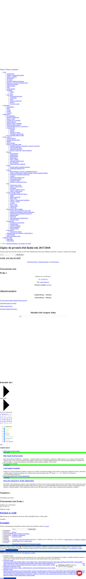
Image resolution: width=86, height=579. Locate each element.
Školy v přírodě (14, 159)
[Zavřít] (81, 565)
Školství (9, 152)
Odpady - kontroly (15, 201)
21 (7, 419)
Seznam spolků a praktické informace (20, 167)
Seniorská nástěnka (15, 225)
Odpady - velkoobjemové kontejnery (20, 200)
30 (11, 421)
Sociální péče (10, 221)
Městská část (6, 114)
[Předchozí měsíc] (6, 397)
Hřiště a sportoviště (15, 197)
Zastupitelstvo (10, 107)
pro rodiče (28, 243)
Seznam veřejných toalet (13, 140)
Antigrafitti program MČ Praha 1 (18, 194)
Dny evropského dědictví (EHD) (15, 135)
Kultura (9, 170)
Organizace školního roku (17, 161)
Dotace (12, 195)
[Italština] (6, 536)
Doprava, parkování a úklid (14, 144)
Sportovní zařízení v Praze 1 (17, 189)
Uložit (2, 578)
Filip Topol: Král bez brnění (13, 456)
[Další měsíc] (6, 410)
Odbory (12, 92)
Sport (8, 183)
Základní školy (14, 155)
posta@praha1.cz (44, 282)
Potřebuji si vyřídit (8, 513)
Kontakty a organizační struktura (15, 75)
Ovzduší (12, 203)
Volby (8, 87)
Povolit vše (15, 550)
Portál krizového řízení (16, 96)
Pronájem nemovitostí (16, 101)
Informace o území (15, 132)
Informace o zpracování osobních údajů (17, 83)
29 (4, 414)
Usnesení (9, 113)
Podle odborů (10, 240)
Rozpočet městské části (13, 117)
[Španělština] (7, 535)
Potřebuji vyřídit (7, 237)
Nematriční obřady (15, 180)
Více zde (46, 526)
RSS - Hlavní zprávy (26, 541)
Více (1, 444)
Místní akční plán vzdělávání (17, 164)
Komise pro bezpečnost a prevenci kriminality (22, 212)
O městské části (11, 128)
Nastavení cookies (17, 536)
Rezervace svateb (14, 104)
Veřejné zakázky (11, 86)
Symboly (12, 129)
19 (4, 419)
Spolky (8, 165)
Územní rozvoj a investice (13, 120)
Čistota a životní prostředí (13, 192)
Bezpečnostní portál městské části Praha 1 (21, 213)
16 (11, 418)
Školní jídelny (13, 158)
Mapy (11, 99)
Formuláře (9, 90)
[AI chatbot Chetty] (79, 573)
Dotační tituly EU (11, 122)
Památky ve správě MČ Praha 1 (18, 182)
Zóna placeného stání (15, 147)
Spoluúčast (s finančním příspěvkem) (20, 174)
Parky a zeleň (13, 204)
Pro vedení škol (14, 162)
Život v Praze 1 (7, 137)
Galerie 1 (12, 176)
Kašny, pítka (13, 198)
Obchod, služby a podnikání (14, 123)
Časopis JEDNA (11, 138)
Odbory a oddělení (12, 77)
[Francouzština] (7, 533)
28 (2, 414)
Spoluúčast (13, 188)
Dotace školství (14, 153)
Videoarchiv (13, 207)
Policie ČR (13, 216)
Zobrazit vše (8, 426)
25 (2, 421)
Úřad (4, 72)
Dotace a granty (11, 119)
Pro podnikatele (11, 116)
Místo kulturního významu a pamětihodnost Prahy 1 (24, 171)
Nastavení (3, 550)
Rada (8, 108)
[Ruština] (6, 538)
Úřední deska (10, 78)
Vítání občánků (11, 234)
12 (4, 418)
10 (1, 418)
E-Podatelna (13, 98)
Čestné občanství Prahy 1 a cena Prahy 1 (17, 126)
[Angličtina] (6, 530)
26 (4, 421)
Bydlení (9, 141)
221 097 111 (44, 279)
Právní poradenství (15, 227)
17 (1, 419)
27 (1, 414)
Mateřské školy (14, 156)
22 (9, 419)
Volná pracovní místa (12, 84)
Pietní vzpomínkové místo (13, 236)
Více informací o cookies (75, 548)
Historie (12, 131)
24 (1, 421)
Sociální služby (14, 224)
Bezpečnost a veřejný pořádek (15, 209)
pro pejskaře (21, 243)
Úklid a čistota (14, 206)
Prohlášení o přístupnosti (18, 535)
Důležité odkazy (14, 228)
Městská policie (14, 215)
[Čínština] (6, 539)
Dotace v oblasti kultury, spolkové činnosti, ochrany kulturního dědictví (29, 173)
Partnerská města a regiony (14, 125)
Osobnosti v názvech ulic (16, 134)
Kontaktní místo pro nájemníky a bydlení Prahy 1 (20, 233)
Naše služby (10, 95)
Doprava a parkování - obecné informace (21, 150)
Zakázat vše (9, 550)
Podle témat (10, 239)
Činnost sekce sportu (15, 185)
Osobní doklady (11, 89)
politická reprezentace (12, 243)
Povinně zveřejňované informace (15, 81)
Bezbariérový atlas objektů (17, 222)
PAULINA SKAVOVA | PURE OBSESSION (18, 481)
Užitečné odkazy (14, 219)
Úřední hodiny (10, 74)
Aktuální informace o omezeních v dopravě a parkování (25, 146)
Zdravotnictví (10, 230)
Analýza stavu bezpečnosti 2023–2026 (20, 210)
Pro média (9, 80)
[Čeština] (6, 542)
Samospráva (6, 105)
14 (7, 418)
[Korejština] (6, 541)
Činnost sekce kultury (16, 179)
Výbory (9, 110)
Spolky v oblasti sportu (16, 191)
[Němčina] (6, 532)
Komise (9, 111)
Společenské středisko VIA (17, 168)
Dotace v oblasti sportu (16, 186)
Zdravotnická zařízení (16, 231)
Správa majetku (11, 143)
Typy (11, 93)
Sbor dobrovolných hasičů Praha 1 (19, 218)
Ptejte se (12, 102)
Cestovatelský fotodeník (11, 468)
